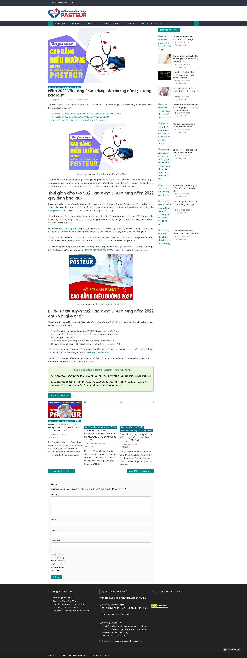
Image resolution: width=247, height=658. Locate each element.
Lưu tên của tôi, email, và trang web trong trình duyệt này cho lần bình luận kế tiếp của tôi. (58, 562)
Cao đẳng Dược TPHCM (63, 597)
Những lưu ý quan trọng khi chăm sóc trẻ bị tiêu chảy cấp (185, 188)
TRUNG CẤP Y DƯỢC (113, 23)
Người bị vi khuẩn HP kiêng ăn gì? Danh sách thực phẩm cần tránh (184, 75)
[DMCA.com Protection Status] (159, 605)
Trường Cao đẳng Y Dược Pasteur (96, 655)
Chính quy (60, 23)
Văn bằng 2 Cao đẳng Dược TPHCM (68, 610)
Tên (53, 520)
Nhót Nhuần (88, 446)
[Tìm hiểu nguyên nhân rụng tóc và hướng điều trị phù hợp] (164, 213)
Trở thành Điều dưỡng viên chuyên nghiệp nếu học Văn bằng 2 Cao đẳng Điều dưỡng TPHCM (100, 435)
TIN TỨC (131, 23)
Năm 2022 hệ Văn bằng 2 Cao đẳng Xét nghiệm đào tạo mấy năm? (141, 471)
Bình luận (55, 495)
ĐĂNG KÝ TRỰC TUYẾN (151, 23)
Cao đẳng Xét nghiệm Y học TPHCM (68, 604)
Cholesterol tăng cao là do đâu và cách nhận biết (186, 151)
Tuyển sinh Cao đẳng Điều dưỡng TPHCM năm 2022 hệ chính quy (79, 120)
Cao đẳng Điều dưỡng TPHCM (65, 601)
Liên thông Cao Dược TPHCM (65, 607)
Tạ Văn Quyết (53, 437)
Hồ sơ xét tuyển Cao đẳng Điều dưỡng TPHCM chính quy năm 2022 (79, 117)
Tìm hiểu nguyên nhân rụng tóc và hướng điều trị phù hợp (185, 204)
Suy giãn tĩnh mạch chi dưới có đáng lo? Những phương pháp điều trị (185, 59)
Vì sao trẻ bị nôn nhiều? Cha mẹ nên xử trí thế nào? (185, 232)
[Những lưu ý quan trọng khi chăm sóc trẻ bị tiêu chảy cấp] (164, 190)
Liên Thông (76, 23)
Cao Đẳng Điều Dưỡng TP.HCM (132, 427)
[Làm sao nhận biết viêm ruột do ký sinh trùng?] (164, 43)
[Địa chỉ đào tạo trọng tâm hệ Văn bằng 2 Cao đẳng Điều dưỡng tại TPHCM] (137, 412)
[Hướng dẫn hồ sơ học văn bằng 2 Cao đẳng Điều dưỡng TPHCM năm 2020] (65, 409)
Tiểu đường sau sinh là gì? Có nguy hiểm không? (184, 125)
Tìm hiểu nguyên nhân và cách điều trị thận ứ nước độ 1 (185, 91)
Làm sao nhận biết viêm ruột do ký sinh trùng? (184, 38)
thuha (71, 99)
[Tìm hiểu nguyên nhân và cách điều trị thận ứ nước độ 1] (164, 91)
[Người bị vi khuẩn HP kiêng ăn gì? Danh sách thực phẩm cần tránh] (164, 75)
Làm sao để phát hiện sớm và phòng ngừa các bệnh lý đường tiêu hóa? (185, 107)
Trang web (55, 540)
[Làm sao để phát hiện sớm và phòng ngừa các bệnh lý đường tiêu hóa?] (164, 111)
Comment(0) (82, 99)
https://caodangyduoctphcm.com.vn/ (125, 641)
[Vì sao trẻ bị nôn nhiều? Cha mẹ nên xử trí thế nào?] (164, 237)
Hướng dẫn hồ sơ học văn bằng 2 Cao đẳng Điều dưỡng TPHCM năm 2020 (64, 427)
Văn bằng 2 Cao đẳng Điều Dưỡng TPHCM (64, 87)
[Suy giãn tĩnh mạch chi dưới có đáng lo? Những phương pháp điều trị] (164, 59)
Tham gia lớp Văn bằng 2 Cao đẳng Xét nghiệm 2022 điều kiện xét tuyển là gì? (63, 471)
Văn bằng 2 (92, 23)
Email (54, 530)
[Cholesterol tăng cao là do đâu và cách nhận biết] (164, 164)
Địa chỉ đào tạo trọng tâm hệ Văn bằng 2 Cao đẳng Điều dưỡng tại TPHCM (136, 437)
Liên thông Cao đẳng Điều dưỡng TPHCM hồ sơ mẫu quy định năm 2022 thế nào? (86, 113)
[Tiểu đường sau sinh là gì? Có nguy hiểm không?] (164, 133)
